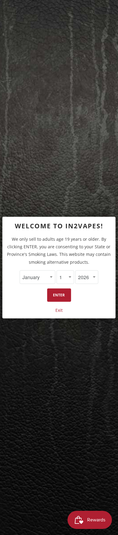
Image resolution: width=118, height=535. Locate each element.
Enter (59, 295)
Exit (59, 310)
